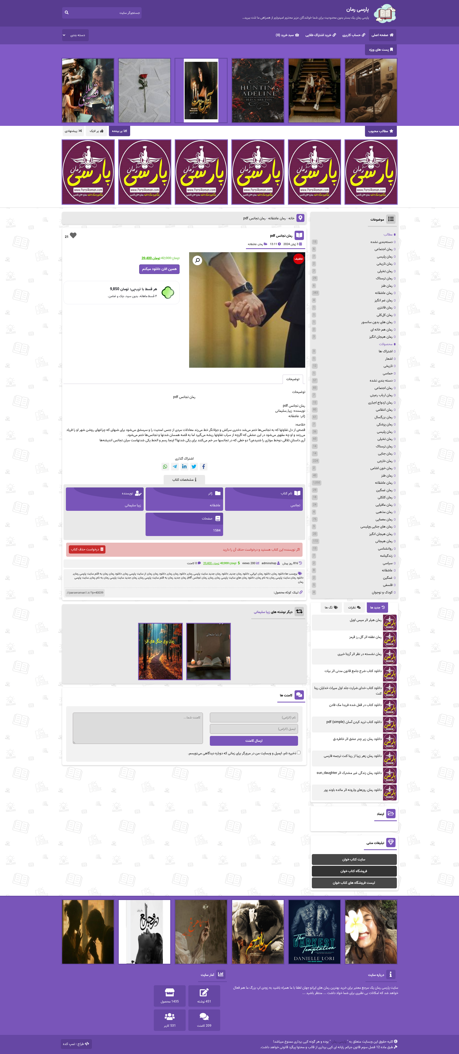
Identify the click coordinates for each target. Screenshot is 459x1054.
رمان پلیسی (385, 256)
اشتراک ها (386, 351)
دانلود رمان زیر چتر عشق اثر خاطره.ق (357, 739)
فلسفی (388, 585)
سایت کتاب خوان (353, 859)
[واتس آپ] (165, 466)
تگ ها (329, 607)
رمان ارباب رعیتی (381, 395)
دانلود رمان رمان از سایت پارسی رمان (144, 573)
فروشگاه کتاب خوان (354, 871)
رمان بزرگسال (384, 417)
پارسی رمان (339, 1041)
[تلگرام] (175, 466)
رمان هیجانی (384, 541)
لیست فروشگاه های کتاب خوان (354, 883)
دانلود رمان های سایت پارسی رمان (234, 577)
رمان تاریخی (385, 264)
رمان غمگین (384, 490)
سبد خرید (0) (285, 35)
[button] (197, 260)
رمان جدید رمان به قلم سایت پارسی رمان (162, 577)
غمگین (388, 578)
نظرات (352, 607)
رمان (211, 577)
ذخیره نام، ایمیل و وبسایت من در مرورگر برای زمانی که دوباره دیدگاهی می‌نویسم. (242, 753)
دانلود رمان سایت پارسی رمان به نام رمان (279, 577)
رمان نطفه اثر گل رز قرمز (365, 637)
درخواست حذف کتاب (85, 549)
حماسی (388, 373)
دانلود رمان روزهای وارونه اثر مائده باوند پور (353, 790)
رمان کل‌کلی (385, 315)
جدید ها (375, 607)
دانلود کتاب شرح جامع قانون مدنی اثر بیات (353, 671)
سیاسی (388, 563)
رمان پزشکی (385, 424)
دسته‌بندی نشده (382, 242)
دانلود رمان (278, 573)
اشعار (389, 359)
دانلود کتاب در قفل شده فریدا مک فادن (355, 705)
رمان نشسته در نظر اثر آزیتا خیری (360, 654)
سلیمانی (280, 411)
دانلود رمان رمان (176, 573)
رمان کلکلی (385, 497)
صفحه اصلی (380, 35)
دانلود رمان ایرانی (260, 573)
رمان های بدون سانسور (377, 322)
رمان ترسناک (384, 278)
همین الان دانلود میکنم (159, 269)
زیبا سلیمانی (262, 612)
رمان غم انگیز (384, 300)
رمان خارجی (385, 461)
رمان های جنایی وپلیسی (376, 526)
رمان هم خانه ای (382, 329)
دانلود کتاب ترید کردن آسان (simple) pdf (354, 722)
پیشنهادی (71, 131)
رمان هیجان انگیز (381, 337)
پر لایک (94, 131)
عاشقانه (387, 570)
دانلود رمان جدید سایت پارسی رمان (207, 573)
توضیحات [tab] (292, 379)
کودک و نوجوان (382, 592)
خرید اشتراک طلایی (318, 35)
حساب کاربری (351, 35)
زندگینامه (386, 556)
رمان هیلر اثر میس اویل (366, 620)
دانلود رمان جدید (239, 573)
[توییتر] (194, 466)
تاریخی (388, 366)
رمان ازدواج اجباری (380, 402)
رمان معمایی (384, 519)
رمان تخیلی (385, 271)
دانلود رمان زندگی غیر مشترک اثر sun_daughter (349, 773)
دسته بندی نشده (381, 380)
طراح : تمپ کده (73, 1044)
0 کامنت (192, 563)
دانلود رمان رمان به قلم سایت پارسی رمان (97, 573)
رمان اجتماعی (384, 249)
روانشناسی (385, 548)
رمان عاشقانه (277, 218)
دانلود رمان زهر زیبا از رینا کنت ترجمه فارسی (353, 756)
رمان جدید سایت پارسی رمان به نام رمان (113, 577)
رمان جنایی (385, 453)
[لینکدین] (184, 466)
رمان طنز (387, 286)
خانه (291, 218)
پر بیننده (117, 131)
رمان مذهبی (384, 512)
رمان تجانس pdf (281, 236)
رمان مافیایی (384, 505)
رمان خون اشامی (381, 468)
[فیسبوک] (203, 466)
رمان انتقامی (384, 410)
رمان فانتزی (385, 307)
